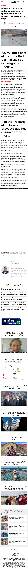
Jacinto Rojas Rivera (12, 23)
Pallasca (23, 89)
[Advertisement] (14, 203)
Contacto (23, 559)
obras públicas (23, 253)
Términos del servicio (16, 559)
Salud (14, 560)
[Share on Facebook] (10, 27)
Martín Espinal (16, 253)
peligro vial (3, 255)
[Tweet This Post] (12, 27)
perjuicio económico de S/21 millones (16, 155)
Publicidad (23, 558)
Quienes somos (18, 558)
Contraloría (22, 252)
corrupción (3, 253)
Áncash (11, 252)
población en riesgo (11, 255)
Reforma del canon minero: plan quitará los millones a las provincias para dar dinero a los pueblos (12, 309)
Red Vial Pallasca (20, 255)
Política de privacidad (7, 559)
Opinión (12, 558)
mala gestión (9, 253)
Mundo (8, 558)
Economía (4, 558)
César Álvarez (16, 252)
